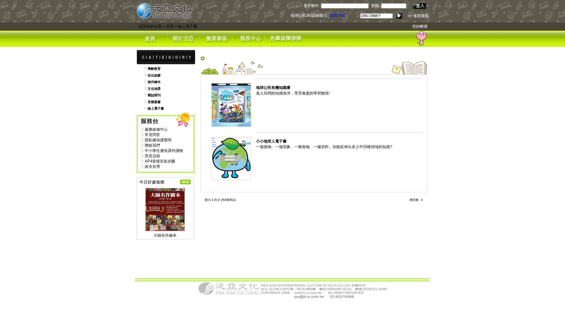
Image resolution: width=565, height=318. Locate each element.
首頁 (170, 26)
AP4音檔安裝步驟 (160, 161)
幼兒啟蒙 (154, 75)
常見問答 (152, 134)
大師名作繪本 (165, 235)
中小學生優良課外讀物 (164, 150)
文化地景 (154, 88)
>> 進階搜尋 (417, 16)
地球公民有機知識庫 (273, 87)
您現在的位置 (150, 26)
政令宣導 (152, 166)
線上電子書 (187, 26)
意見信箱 (152, 156)
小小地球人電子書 (271, 141)
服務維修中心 (156, 129)
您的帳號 (420, 26)
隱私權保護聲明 (158, 140)
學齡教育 (154, 68)
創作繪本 (154, 82)
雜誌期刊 (154, 95)
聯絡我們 (152, 145)
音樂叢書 (154, 102)
